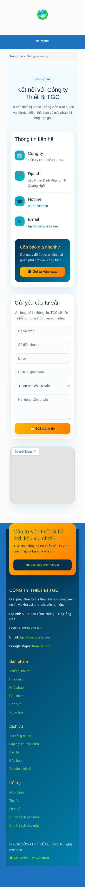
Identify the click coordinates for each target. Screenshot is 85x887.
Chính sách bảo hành (25, 817)
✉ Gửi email (40, 857)
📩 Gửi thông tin (43, 428)
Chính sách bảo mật (24, 825)
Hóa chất (15, 679)
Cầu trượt (16, 696)
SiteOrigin (48, 878)
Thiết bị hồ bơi (20, 671)
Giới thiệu (16, 792)
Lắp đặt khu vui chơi (24, 744)
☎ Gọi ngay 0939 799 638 (42, 565)
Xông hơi (16, 712)
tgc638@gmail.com (43, 226)
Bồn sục (15, 704)
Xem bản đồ (41, 646)
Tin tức (14, 800)
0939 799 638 (38, 206)
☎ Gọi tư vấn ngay (43, 271)
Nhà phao (16, 687)
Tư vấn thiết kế (20, 769)
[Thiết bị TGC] (42, 14)
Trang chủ (16, 56)
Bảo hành (16, 760)
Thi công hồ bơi (20, 736)
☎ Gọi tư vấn (18, 857)
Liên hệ (14, 809)
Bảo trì (14, 752)
